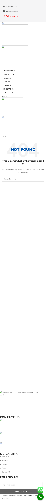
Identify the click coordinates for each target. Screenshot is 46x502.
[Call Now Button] (40, 497)
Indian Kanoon (11, 6)
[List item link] (21, 464)
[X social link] (20, 2)
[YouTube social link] (26, 2)
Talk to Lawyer (12, 16)
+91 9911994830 (6, 441)
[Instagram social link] (22, 2)
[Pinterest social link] (28, 2)
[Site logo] (15, 34)
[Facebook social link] (17, 2)
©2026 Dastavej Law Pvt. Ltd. (21, 496)
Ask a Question (12, 11)
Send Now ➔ (21, 491)
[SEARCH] (41, 179)
